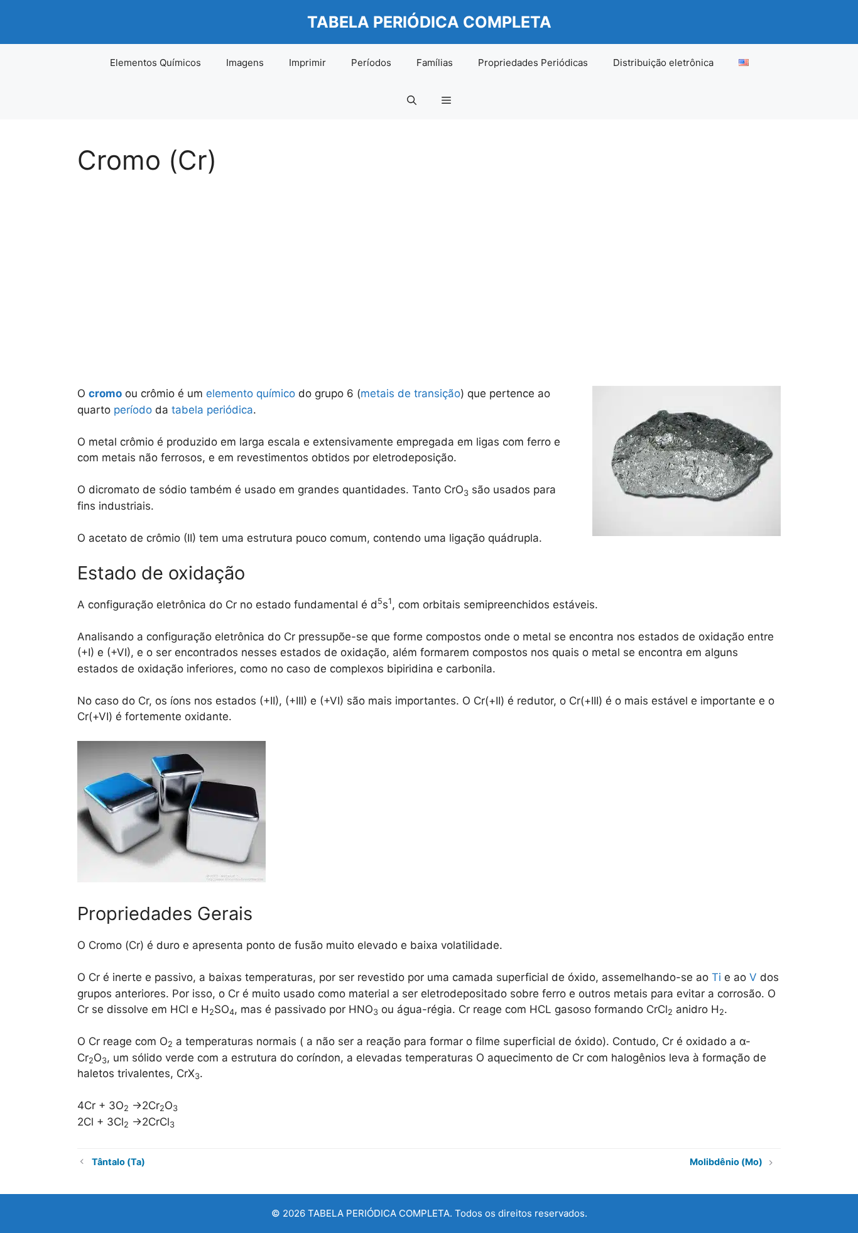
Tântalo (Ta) (118, 1161)
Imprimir (307, 62)
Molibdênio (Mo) (726, 1161)
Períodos (371, 62)
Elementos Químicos (155, 62)
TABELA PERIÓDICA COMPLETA (429, 22)
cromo (105, 393)
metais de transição (410, 393)
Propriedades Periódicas (533, 62)
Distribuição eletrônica (663, 62)
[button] (411, 100)
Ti (716, 977)
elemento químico (250, 393)
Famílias (434, 62)
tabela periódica (212, 409)
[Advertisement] (429, 276)
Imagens (245, 62)
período (133, 409)
